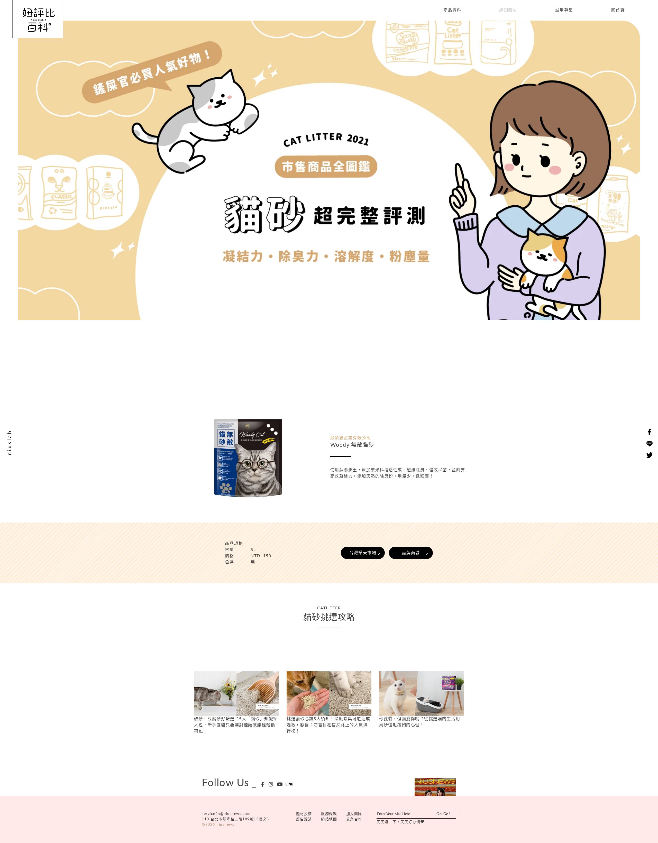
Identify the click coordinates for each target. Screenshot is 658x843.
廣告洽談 (304, 819)
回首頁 (618, 10)
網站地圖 (329, 819)
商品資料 (452, 10)
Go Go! (443, 814)
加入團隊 (354, 814)
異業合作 (354, 819)
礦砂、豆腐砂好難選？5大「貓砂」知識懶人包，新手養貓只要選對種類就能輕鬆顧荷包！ (236, 725)
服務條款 (329, 814)
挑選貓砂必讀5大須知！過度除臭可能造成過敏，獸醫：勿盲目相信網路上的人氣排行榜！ (328, 725)
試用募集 (564, 10)
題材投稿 (304, 814)
